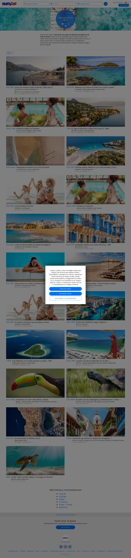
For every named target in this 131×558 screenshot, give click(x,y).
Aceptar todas (65, 289)
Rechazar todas (65, 294)
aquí (51, 280)
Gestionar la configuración (65, 298)
